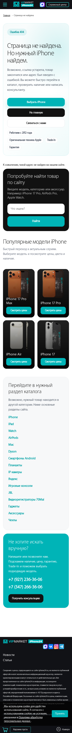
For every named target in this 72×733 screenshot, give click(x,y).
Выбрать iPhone (36, 102)
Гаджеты (13, 506)
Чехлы (12, 520)
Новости (8, 655)
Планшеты (15, 465)
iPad (11, 424)
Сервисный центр (58, 4)
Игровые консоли (20, 486)
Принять (60, 713)
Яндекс (13, 479)
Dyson (12, 451)
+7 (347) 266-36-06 (25, 587)
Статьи (7, 660)
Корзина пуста (20, 729)
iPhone (13, 417)
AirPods (13, 438)
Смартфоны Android (22, 458)
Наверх (66, 729)
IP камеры (15, 472)
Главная (6, 15)
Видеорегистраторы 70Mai (26, 499)
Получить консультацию (26, 598)
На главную (36, 112)
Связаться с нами (36, 123)
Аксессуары (16, 513)
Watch (12, 431)
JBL (10, 492)
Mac (11, 444)
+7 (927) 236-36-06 (25, 579)
